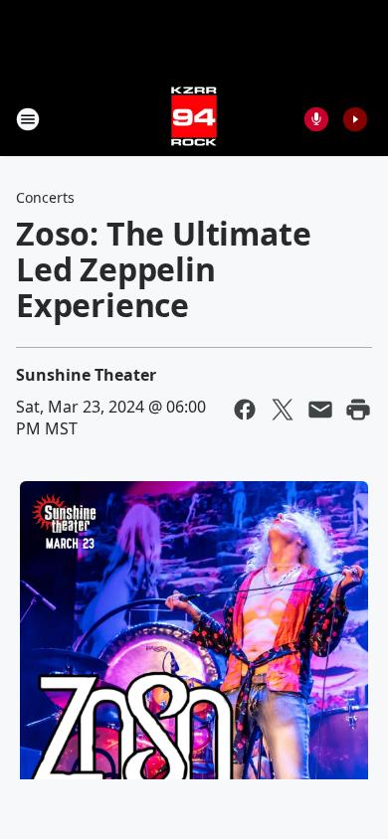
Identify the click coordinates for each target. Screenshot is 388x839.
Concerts (45, 197)
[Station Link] (194, 118)
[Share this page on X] (282, 409)
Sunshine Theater (86, 375)
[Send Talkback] (316, 119)
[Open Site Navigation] (28, 119)
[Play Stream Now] (355, 119)
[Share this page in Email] (320, 409)
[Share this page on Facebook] (245, 409)
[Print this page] (358, 409)
